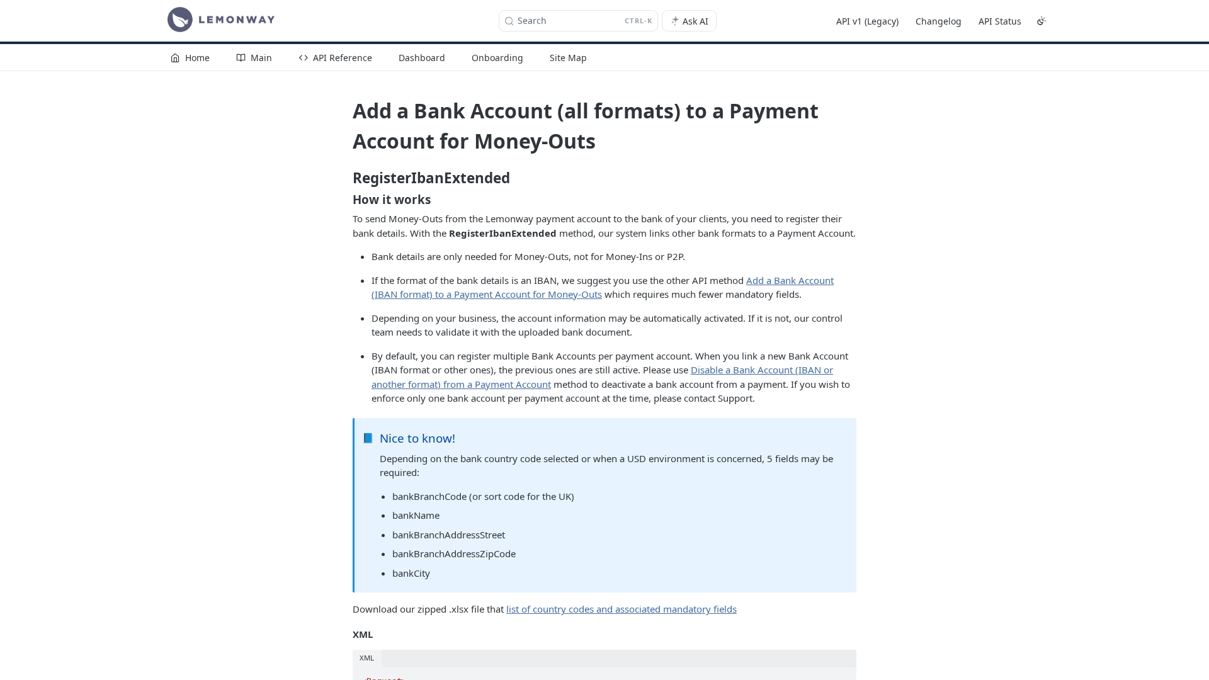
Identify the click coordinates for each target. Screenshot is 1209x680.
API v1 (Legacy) (867, 21)
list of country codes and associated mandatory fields (621, 609)
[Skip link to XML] (344, 634)
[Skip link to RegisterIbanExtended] (344, 178)
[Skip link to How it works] (344, 200)
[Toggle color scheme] (1041, 21)
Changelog (939, 21)
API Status (1000, 21)
